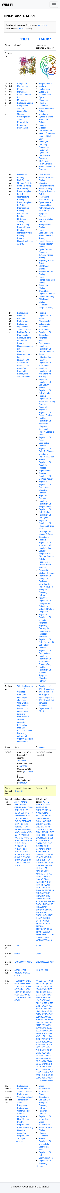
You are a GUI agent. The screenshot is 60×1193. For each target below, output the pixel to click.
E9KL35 (39, 969)
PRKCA (17, 848)
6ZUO (38, 1025)
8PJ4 (48, 1055)
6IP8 (43, 997)
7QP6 (38, 1036)
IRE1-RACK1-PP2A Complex (45, 162)
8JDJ (48, 1047)
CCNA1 (39, 821)
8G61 (38, 1044)
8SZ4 (16, 994)
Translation (43, 329)
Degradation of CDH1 (45, 709)
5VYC (43, 989)
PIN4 (24, 843)
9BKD (44, 1077)
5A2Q (44, 983)
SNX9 (23, 859)
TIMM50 (26, 862)
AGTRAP (40, 807)
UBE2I (17, 865)
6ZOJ (50, 1019)
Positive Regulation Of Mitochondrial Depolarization (45, 543)
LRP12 (47, 868)
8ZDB (44, 1074)
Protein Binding (24, 185)
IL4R (44, 859)
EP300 (50, 834)
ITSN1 (25, 826)
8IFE (43, 1047)
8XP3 (49, 1063)
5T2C (38, 989)
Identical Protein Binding (24, 234)
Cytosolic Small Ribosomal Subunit (46, 119)
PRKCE (46, 895)
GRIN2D (24, 823)
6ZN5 (44, 1019)
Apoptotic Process (43, 339)
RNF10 (25, 851)
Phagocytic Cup (46, 83)
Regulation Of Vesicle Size (23, 361)
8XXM (44, 1069)
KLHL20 (39, 868)
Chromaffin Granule (22, 112)
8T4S (49, 1061)
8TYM (28, 997)
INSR (38, 862)
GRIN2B (47, 848)
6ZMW (39, 1019)
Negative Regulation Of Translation (45, 362)
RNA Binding (23, 180)
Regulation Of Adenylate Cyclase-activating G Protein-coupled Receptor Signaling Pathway (46, 585)
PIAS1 (29, 840)
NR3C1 (47, 876)
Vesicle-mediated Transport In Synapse (24, 1099)
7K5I (43, 1033)
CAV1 (24, 807)
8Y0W (38, 1072)
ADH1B (39, 804)
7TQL (38, 1038)
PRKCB (46, 893)
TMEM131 (40, 926)
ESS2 (50, 837)
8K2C (38, 1052)
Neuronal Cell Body (45, 137)
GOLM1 (39, 846)
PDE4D (47, 881)
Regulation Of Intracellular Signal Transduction (45, 1120)
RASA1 (39, 904)
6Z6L (38, 1011)
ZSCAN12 (47, 940)
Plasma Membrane (22, 90)
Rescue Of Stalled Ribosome (46, 571)
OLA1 (46, 879)
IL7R (49, 859)
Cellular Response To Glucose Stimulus (47, 553)
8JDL (44, 1050)
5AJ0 (49, 983)
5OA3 (49, 986)
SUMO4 (46, 917)
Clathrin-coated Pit (24, 96)
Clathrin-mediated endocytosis (25, 740)
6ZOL (38, 1022)
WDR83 (39, 940)
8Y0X (44, 1072)
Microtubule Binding (22, 215)
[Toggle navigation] (54, 5)
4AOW (39, 980)
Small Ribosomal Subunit (46, 110)
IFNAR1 (49, 854)
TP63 (49, 929)
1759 (16, 945)
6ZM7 (44, 1014)
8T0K (16, 997)
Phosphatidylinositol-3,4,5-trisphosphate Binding (25, 206)
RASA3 (46, 904)
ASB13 (17, 804)
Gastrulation (44, 343)
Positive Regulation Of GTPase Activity (46, 476)
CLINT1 (24, 812)
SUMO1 (18, 862)
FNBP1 (17, 821)
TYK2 (51, 934)
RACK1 (45, 39)
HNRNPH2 (40, 854)
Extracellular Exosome (22, 123)
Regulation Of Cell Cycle (45, 516)
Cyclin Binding (45, 249)
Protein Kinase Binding (23, 228)
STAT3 (39, 917)
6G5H (38, 994)
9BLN (50, 1077)
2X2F (16, 983)
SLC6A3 (48, 909)
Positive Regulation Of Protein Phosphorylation (46, 316)
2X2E (28, 980)
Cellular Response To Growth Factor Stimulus (45, 563)
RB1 (52, 904)
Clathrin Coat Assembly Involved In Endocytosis (23, 369)
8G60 (49, 1041)
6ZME (50, 1014)
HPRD (21, 28)
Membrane (22, 100)
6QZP (38, 1005)
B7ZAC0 (26, 972)
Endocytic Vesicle (25, 102)
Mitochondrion (45, 94)
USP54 (46, 937)
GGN (45, 843)
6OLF (38, 1000)
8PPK (48, 1058)
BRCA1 (45, 818)
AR (46, 807)
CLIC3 (25, 810)
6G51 (43, 991)
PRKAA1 (46, 887)
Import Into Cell (24, 1088)
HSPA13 (18, 826)
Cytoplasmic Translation (44, 325)
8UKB (38, 1063)
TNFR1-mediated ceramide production (46, 702)
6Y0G (49, 1005)
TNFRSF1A (41, 929)
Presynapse (22, 127)
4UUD (22, 986)
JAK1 (51, 865)
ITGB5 (39, 865)
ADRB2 (46, 804)
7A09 (38, 1033)
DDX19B (48, 829)
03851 (17, 953)
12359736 (42, 25)
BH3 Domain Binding (44, 300)
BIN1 (23, 804)
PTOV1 (44, 901)
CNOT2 (39, 826)
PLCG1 (17, 846)
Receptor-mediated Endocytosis (22, 318)
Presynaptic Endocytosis (22, 1106)
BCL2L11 (40, 815)
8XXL (38, 1069)
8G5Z (44, 1041)
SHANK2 (18, 790)
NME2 (17, 834)
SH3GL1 (18, 854)
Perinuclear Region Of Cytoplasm (44, 150)
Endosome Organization (22, 325)
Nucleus (42, 86)
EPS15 (17, 818)
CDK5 (30, 807)
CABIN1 (18, 807)
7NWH (49, 1033)
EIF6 (38, 834)
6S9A (16, 991)
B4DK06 (18, 972)
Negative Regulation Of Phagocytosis (45, 503)
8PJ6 (43, 1058)
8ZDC (50, 1074)
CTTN (30, 812)
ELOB (43, 834)
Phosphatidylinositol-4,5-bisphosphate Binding (25, 195)
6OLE (48, 997)
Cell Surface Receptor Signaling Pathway (44, 1103)
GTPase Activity (24, 182)
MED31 (27, 829)
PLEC (38, 887)
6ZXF (38, 1030)
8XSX (38, 1066)
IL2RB (39, 859)
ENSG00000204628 (45, 961)
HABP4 (39, 851)
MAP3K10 (19, 829)
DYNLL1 (45, 832)
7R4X (49, 1036)
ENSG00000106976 (23, 961)
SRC (28, 859)
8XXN (50, 1069)
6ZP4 (49, 1022)
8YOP (38, 1074)
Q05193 (17, 975)
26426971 (22, 766)
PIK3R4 (39, 884)
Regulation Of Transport (23, 1137)
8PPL (38, 1061)
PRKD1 (39, 898)
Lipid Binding (23, 1119)
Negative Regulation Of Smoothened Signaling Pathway (45, 487)
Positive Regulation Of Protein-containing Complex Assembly (47, 401)
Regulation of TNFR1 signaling (46, 687)
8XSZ (50, 1066)
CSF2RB (40, 829)
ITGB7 (45, 865)
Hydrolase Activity (21, 220)
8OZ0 (44, 1052)
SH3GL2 (26, 854)
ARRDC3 (40, 810)
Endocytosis (22, 312)
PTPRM (51, 901)
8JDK (38, 1050)
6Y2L (38, 1008)
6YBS (49, 1008)
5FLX (38, 986)
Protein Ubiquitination (45, 355)
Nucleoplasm (44, 88)
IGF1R (47, 857)
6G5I (44, 994)
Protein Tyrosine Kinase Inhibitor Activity (46, 243)
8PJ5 (38, 1058)
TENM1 (47, 923)
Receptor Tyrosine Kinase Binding (46, 255)
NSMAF (39, 879)
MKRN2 (39, 873)
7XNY (50, 1038)
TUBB (38, 934)
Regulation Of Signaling (45, 1162)
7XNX (44, 1038)
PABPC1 (40, 881)
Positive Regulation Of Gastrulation (45, 650)
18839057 (21, 760)
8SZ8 (27, 994)
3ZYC (28, 983)
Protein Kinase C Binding (46, 179)
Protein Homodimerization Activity (25, 241)
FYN (38, 840)
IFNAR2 (39, 857)
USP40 (39, 937)
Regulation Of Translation (45, 333)
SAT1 (44, 906)
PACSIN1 (25, 834)
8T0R (22, 997)
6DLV (28, 989)
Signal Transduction (44, 1087)
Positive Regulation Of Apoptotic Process (45, 463)
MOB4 (17, 832)
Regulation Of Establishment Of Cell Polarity (46, 642)
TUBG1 (45, 934)
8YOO (50, 1072)
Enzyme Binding (46, 218)
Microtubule (22, 86)
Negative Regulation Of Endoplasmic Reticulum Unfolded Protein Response (46, 604)
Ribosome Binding (43, 286)
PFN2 (23, 840)
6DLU (22, 989)
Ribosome (43, 100)
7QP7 (44, 1036)
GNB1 (50, 843)
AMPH (17, 801)
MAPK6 (39, 870)
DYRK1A (26, 815)
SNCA (17, 859)
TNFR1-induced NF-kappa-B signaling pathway (47, 694)
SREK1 (39, 915)
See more (18, 1141)
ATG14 (48, 810)
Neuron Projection (47, 133)
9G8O (50, 1080)
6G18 (38, 991)
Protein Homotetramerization (25, 354)
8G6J (43, 1044)
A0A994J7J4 (20, 969)
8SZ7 (22, 994)
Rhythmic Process (43, 497)
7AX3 (22, 991)
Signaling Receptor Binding (46, 184)
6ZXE (49, 1027)
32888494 (22, 782)
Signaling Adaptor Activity (46, 262)
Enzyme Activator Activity (47, 192)
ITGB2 (50, 862)
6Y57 (43, 1008)
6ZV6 (44, 1025)
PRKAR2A (49, 890)
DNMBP (18, 815)
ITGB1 (44, 862)
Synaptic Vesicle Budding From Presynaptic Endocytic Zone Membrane (24, 335)
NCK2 (29, 832)
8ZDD (38, 1077)
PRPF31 (47, 898)
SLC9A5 (39, 912)
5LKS (43, 986)
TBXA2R (40, 923)
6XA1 (44, 1005)
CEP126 (18, 810)
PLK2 (23, 846)
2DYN (22, 980)
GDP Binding (23, 224)
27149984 (28, 771)
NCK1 (23, 832)
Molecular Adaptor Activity (46, 306)
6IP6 (38, 997)
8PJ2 (38, 1055)
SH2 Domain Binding (44, 267)
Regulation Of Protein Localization (45, 440)
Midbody (42, 127)
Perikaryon (43, 141)
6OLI (49, 1000)
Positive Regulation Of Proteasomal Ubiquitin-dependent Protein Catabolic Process (46, 426)
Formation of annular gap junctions (22, 711)
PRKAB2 (40, 890)
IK (51, 857)
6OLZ (38, 1002)
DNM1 (23, 39)
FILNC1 (24, 818)
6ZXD (43, 1027)
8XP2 (44, 1063)
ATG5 (38, 812)
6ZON (44, 1022)
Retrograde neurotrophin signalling (22, 697)
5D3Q (17, 989)
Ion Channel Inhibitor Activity (46, 198)
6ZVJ (38, 1027)
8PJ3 (43, 1055)
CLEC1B (47, 823)
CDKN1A (47, 821)
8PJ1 (49, 1052)
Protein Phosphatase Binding (44, 224)
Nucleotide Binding (22, 176)
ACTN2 (46, 801)
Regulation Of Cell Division (45, 510)
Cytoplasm (22, 83)
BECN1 (48, 815)
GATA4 (39, 843)
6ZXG (44, 1030)
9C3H (38, 1080)
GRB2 (30, 821)
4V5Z (50, 980)
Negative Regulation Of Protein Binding (45, 412)
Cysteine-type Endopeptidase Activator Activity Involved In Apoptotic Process (46, 209)
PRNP (24, 848)
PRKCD (39, 895)
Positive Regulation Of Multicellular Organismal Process (45, 1144)
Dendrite (42, 124)
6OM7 (50, 1002)
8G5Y (38, 1041)
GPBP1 (47, 846)
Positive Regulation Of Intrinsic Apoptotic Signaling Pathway (45, 673)
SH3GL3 (18, 857)
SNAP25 (26, 857)
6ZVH (49, 1025)
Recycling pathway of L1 (23, 734)
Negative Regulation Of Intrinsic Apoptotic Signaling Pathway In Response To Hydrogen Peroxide (45, 625)
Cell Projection (23, 116)
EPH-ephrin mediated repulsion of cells (24, 727)
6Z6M (43, 1011)
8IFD (38, 1047)
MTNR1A (48, 873)
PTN (38, 901)
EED (52, 832)
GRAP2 (39, 848)
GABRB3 (45, 840)
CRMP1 (46, 826)
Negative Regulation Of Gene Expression (46, 348)
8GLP (49, 1044)
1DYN (17, 980)
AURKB (45, 812)
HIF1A (46, 851)
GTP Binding (22, 188)
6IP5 (49, 994)
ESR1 (45, 837)
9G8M (44, 1080)
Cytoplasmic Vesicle (22, 107)
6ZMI (38, 1016)
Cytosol (42, 97)
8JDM (49, 1050)
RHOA (39, 906)
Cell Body (43, 144)
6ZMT (50, 1016)
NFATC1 (39, 876)
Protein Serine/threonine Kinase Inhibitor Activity (46, 234)
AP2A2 (24, 801)
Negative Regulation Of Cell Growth (45, 382)
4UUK (28, 986)
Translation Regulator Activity (47, 292)
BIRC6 (39, 818)
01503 (38, 953)
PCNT (17, 840)
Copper (42, 746)
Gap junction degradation (22, 704)
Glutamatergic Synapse (23, 1112)
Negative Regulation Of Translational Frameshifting (45, 660)
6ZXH (49, 1030)
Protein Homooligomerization (25, 346)
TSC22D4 (45, 931)
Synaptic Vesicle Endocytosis (24, 1093)
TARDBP (46, 920)
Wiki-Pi (7, 4)
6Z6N (49, 1011)
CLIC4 (17, 812)
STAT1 (51, 915)
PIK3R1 (17, 843)
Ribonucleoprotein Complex (47, 168)
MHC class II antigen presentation (23, 719)
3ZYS (16, 986)
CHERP (39, 823)
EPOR (39, 837)
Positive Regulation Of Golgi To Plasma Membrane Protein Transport (46, 451)
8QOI (44, 1061)
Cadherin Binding (46, 296)
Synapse (21, 119)
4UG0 (45, 980)
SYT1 (38, 920)
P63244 (47, 969)
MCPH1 (47, 870)
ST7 (45, 915)
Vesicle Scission (24, 376)
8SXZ (28, 991)
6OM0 (44, 1002)
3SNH (22, 983)
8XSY (44, 1066)
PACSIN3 (28, 837)
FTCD (24, 821)
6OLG (44, 1000)
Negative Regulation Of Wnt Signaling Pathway (45, 372)
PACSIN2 (18, 837)
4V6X (38, 983)
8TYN (17, 1000)
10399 (38, 945)
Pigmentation (44, 470)
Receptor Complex (43, 1112)
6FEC (49, 989)
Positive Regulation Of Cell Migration (45, 390)
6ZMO (44, 1016)
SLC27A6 (40, 909)
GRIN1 (17, 823)
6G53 (49, 991)
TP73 (38, 931)
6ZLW (38, 1014)
